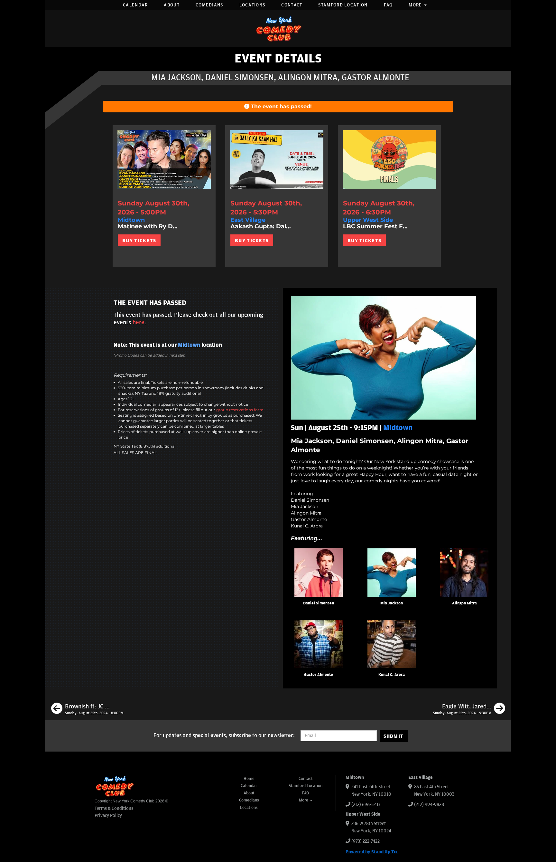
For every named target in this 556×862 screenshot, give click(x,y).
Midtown (189, 345)
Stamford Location (342, 5)
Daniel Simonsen (318, 603)
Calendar (135, 5)
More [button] (416, 5)
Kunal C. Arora (391, 674)
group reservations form (240, 409)
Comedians (209, 5)
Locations (252, 5)
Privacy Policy (108, 815)
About (172, 5)
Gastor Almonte (318, 674)
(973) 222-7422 (365, 841)
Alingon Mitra (464, 603)
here (138, 322)
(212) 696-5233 (365, 804)
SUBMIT (394, 736)
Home (249, 778)
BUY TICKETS (139, 240)
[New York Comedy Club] (278, 28)
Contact (291, 5)
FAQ (388, 5)
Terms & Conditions (114, 808)
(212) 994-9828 (429, 804)
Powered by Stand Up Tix (372, 852)
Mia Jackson (391, 603)
